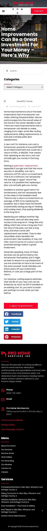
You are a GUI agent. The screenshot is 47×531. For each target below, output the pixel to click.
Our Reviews (6, 464)
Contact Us (6, 468)
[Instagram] (17, 9)
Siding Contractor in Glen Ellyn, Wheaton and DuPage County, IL (20, 494)
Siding (23, 106)
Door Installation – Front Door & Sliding (18, 506)
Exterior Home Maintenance (13, 516)
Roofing (17, 106)
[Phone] (3, 390)
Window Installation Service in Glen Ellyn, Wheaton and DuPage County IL (18, 500)
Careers (4, 472)
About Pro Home (8, 446)
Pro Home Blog (7, 461)
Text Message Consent (12, 429)
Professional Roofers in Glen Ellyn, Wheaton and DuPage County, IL (22, 488)
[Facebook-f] (13, 9)
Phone (9, 389)
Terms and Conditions (12, 420)
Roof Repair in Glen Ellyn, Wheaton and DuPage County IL (18, 510)
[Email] (3, 399)
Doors (11, 106)
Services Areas (7, 453)
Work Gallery (6, 457)
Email (9, 399)
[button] (3, 11)
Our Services (6, 449)
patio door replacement (26, 165)
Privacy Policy (8, 424)
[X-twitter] (17, 13)
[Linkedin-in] (22, 9)
